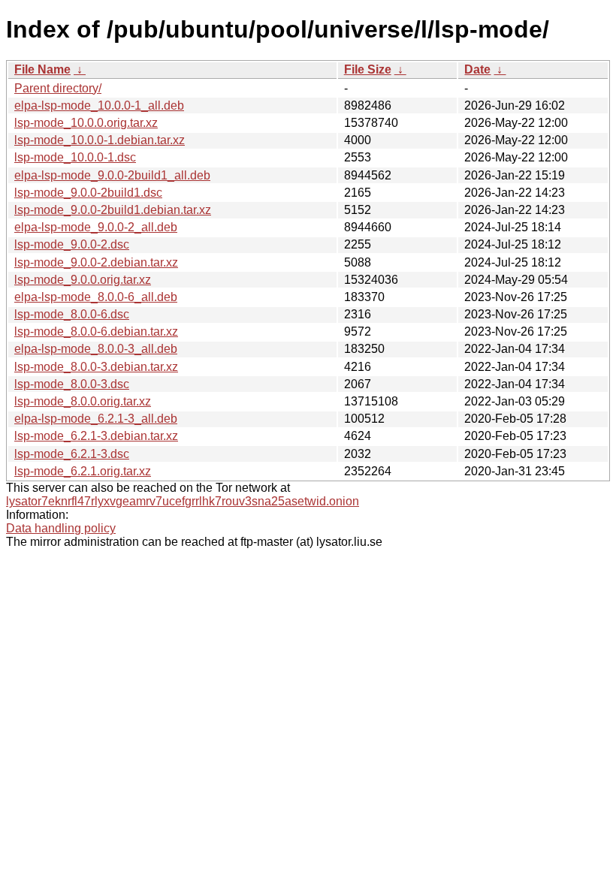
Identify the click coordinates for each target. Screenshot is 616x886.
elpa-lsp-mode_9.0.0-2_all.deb (95, 227)
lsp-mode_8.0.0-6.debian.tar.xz (96, 331)
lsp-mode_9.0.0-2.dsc (71, 244)
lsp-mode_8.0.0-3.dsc (71, 384)
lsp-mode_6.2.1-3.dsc (71, 454)
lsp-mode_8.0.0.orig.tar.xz (82, 401)
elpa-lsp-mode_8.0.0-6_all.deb (95, 297)
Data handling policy (61, 528)
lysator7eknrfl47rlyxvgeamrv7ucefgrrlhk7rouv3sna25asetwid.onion (182, 501)
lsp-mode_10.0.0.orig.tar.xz (86, 122)
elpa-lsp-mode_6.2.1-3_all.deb (95, 418)
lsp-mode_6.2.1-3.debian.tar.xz (96, 435)
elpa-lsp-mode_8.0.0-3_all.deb (95, 348)
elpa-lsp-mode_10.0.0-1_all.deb (99, 105)
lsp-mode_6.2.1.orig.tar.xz (82, 471)
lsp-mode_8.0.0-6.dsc (71, 314)
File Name (42, 69)
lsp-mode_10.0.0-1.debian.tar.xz (99, 140)
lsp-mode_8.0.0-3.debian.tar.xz (96, 366)
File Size (367, 69)
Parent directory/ (57, 88)
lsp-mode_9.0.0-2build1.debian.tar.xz (112, 209)
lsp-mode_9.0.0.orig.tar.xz (82, 279)
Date (477, 69)
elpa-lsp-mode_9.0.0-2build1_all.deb (112, 175)
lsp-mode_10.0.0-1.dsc (75, 157)
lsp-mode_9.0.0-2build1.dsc (88, 192)
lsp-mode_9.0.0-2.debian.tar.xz (96, 262)
